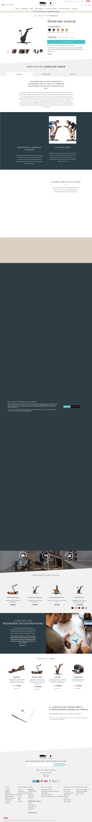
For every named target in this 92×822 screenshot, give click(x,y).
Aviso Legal (12, 820)
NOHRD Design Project (9, 796)
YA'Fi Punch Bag (31, 796)
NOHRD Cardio (41, 15)
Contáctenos (66, 798)
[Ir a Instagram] (47, 776)
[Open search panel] (82, 5)
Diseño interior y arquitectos (47, 794)
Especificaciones (46, 74)
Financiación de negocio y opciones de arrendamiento (52, 796)
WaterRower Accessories (10, 798)
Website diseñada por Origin (35, 820)
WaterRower (7, 791)
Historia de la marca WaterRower (82, 789)
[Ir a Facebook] (44, 776)
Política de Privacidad (6, 820)
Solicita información (66, 41)
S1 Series (20, 796)
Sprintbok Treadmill (32, 791)
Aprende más (22, 645)
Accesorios (73, 74)
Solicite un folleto (80, 1)
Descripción (19, 74)
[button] (85, 5)
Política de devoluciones (26, 820)
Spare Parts (7, 803)
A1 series (20, 789)
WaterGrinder (31, 794)
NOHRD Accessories (9, 799)
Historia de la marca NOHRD (81, 791)
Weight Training (31, 804)
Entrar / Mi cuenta (67, 789)
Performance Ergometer (23, 793)
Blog (77, 794)
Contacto (64, 1)
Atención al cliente (71, 1)
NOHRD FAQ (66, 796)
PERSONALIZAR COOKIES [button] (75, 406)
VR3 (19, 799)
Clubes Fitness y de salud (46, 789)
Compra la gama (17, 688)
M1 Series (20, 794)
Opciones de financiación (69, 793)
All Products (7, 789)
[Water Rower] (46, 4)
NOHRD (31, 8)
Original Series (21, 791)
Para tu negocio (39, 8)
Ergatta (19, 798)
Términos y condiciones (18, 820)
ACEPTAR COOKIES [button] (67, 406)
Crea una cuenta (67, 791)
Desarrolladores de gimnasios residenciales (50, 791)
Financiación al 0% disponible (53, 11)
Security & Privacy (43, 405)
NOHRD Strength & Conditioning (11, 794)
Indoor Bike (46, 15)
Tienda (17, 8)
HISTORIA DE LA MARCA (51, 8)
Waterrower (24, 8)
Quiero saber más (48, 568)
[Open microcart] (89, 5)
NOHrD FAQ (55, 568)
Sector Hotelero (44, 793)
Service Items (7, 801)
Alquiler (74, 8)
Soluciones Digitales (64, 8)
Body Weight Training (32, 806)
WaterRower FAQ (38, 568)
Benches (30, 802)
